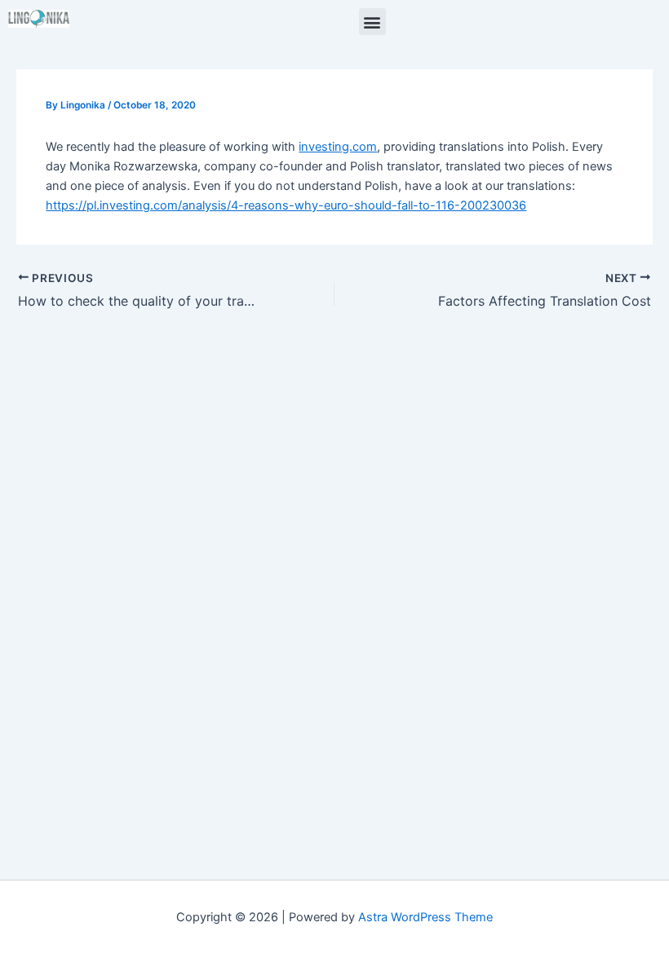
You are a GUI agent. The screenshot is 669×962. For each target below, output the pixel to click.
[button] (372, 21)
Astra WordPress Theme (425, 917)
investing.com (338, 146)
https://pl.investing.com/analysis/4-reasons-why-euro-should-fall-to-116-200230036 (286, 205)
